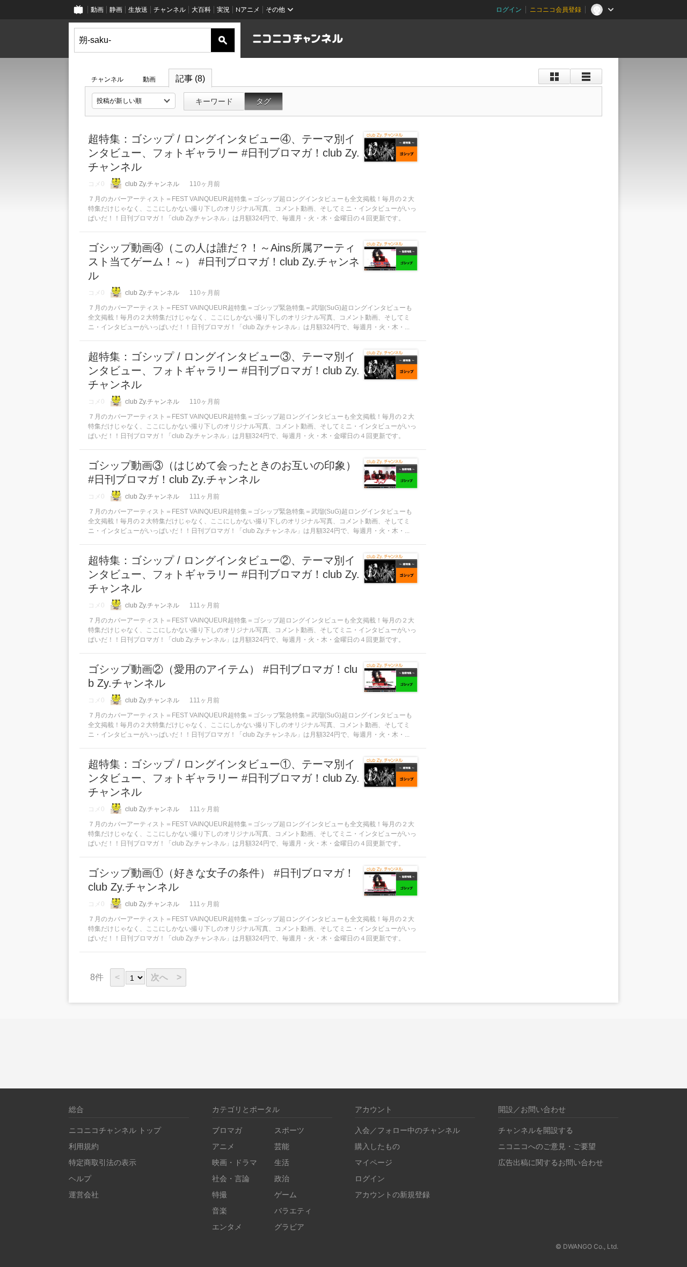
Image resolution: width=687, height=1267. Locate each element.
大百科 (201, 9)
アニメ (223, 1146)
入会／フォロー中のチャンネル (407, 1130)
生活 (281, 1162)
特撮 (219, 1194)
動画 (97, 9)
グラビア (289, 1226)
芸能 (281, 1146)
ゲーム (285, 1194)
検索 (223, 40)
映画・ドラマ (234, 1162)
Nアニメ (248, 9)
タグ (263, 101)
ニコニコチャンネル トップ (115, 1130)
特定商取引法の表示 (102, 1162)
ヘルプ (80, 1178)
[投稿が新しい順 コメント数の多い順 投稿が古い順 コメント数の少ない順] (134, 101)
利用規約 (84, 1146)
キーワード (214, 101)
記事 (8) (190, 78)
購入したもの (377, 1146)
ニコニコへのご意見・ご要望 (547, 1146)
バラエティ (293, 1210)
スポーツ (289, 1130)
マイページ (373, 1162)
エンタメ (227, 1226)
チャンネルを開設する (535, 1130)
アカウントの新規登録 (392, 1194)
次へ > (166, 977)
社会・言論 (231, 1178)
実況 (223, 9)
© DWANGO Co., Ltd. (587, 1246)
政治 (281, 1178)
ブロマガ (227, 1130)
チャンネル (170, 9)
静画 (115, 9)
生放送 (138, 9)
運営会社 (84, 1194)
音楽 (219, 1210)
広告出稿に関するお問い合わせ (550, 1162)
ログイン (509, 9)
